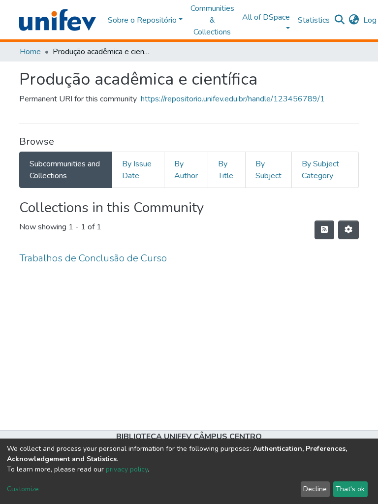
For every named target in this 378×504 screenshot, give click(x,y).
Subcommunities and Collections (65, 169)
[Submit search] (340, 20)
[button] (354, 20)
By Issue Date (137, 169)
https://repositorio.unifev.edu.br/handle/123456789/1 (233, 99)
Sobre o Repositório (142, 20)
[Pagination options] (348, 229)
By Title (225, 169)
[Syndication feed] (324, 229)
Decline (315, 489)
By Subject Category (320, 169)
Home (30, 51)
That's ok (350, 489)
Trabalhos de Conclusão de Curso (93, 258)
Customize (23, 489)
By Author (186, 169)
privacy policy (127, 469)
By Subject (268, 169)
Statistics (314, 20)
